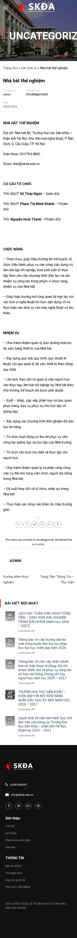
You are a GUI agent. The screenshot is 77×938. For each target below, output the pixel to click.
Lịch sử (9, 826)
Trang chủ (10, 68)
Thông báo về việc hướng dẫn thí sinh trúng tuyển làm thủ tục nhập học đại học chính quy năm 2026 (42, 644)
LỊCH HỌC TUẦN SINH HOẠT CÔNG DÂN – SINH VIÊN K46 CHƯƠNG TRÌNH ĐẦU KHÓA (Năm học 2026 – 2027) (44, 619)
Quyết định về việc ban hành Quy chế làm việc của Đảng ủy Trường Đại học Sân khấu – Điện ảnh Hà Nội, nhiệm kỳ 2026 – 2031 (45, 724)
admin (6, 94)
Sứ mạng (10, 833)
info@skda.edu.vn (22, 794)
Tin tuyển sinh (13, 873)
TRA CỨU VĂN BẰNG (18, 887)
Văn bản (10, 847)
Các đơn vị (29, 68)
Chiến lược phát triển (17, 840)
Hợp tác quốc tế (15, 880)
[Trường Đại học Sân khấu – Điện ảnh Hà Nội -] (38, 7)
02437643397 (18, 784)
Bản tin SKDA (13, 866)
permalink (38, 544)
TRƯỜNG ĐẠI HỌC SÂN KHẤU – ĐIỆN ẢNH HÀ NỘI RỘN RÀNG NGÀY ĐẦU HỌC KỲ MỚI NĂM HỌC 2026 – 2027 (44, 698)
